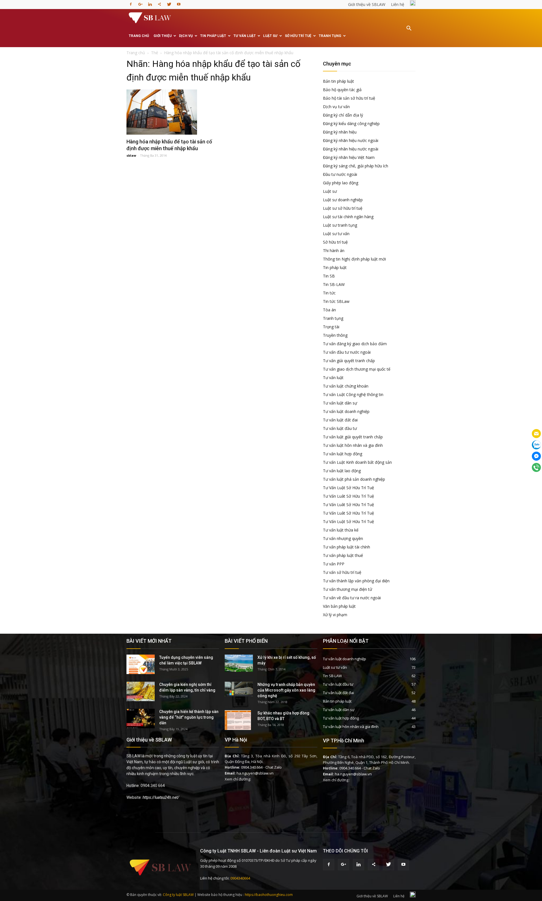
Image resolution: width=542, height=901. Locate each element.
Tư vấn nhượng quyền (343, 538)
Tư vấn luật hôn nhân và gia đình (353, 445)
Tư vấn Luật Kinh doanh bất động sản (357, 462)
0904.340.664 (252, 767)
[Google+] (140, 2)
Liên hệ (397, 4)
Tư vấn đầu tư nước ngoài (347, 352)
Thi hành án (333, 250)
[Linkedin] (150, 2)
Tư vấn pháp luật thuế (343, 555)
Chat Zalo (273, 767)
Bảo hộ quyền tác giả (342, 89)
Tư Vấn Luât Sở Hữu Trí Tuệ (348, 496)
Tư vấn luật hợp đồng (342, 453)
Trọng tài (331, 326)
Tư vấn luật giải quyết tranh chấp (353, 436)
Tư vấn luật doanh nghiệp (346, 411)
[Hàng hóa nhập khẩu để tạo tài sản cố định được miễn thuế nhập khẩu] (172, 112)
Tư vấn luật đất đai (340, 420)
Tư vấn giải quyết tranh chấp (349, 360)
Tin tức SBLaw (336, 301)
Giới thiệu (163, 36)
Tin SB (329, 276)
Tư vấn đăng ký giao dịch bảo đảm (355, 343)
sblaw (131, 155)
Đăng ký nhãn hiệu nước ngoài (350, 140)
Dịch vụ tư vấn (336, 106)
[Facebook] (130, 2)
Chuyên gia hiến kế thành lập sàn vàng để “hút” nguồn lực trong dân (188, 717)
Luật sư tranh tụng (340, 225)
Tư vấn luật (244, 36)
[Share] (159, 2)
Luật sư (270, 36)
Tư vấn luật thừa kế (341, 530)
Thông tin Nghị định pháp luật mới (354, 259)
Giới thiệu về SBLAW (366, 4)
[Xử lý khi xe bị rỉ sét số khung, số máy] (239, 663)
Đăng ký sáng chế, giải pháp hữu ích (355, 166)
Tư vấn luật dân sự (340, 403)
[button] (409, 32)
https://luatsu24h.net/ (161, 797)
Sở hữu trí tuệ (298, 36)
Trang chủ (139, 36)
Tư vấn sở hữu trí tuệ (342, 572)
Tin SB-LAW (334, 284)
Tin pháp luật (213, 36)
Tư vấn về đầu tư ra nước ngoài (352, 597)
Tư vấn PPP (333, 564)
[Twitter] (169, 2)
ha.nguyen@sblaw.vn (255, 773)
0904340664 (240, 878)
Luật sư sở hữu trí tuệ (342, 208)
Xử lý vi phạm (335, 614)
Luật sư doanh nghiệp (343, 199)
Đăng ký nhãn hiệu (340, 132)
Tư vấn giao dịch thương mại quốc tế (356, 369)
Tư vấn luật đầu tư (340, 428)
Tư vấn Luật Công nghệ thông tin (353, 394)
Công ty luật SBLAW (178, 894)
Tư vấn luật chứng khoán (345, 386)
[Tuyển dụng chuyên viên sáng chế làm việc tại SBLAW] (140, 664)
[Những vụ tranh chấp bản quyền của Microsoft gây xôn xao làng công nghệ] (239, 689)
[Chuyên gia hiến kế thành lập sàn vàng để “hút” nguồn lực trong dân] (140, 718)
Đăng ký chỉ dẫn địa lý (343, 115)
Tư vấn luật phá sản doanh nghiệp (354, 479)
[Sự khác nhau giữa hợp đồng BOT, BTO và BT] (238, 720)
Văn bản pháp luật (339, 606)
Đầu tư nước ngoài (340, 174)
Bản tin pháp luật (338, 81)
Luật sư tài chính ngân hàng (348, 216)
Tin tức (329, 293)
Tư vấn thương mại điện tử (347, 589)
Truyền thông (335, 335)
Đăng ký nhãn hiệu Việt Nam (349, 157)
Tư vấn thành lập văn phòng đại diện (356, 580)
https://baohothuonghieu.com (269, 894)
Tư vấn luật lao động (342, 470)
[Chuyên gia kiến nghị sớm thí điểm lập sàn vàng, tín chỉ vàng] (140, 691)
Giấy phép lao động (340, 182)
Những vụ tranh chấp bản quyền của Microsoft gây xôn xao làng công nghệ (286, 690)
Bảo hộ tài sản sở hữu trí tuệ (349, 98)
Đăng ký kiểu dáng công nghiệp (351, 123)
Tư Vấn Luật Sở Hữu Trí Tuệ (348, 487)
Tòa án (329, 309)
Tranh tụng (330, 36)
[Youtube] (178, 2)
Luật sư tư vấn (336, 233)
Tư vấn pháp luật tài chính (346, 547)
